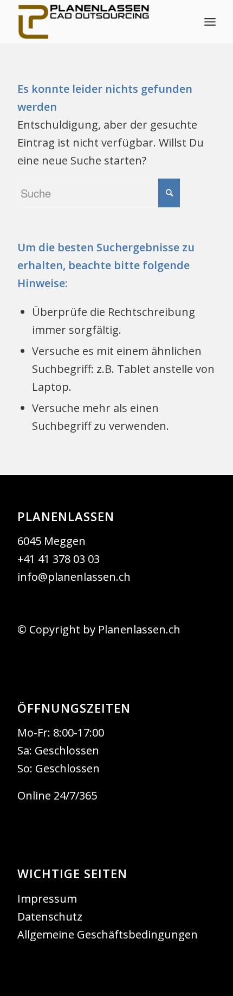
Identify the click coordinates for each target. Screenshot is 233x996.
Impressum (47, 898)
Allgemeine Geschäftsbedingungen (107, 934)
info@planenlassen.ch (74, 576)
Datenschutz (49, 916)
